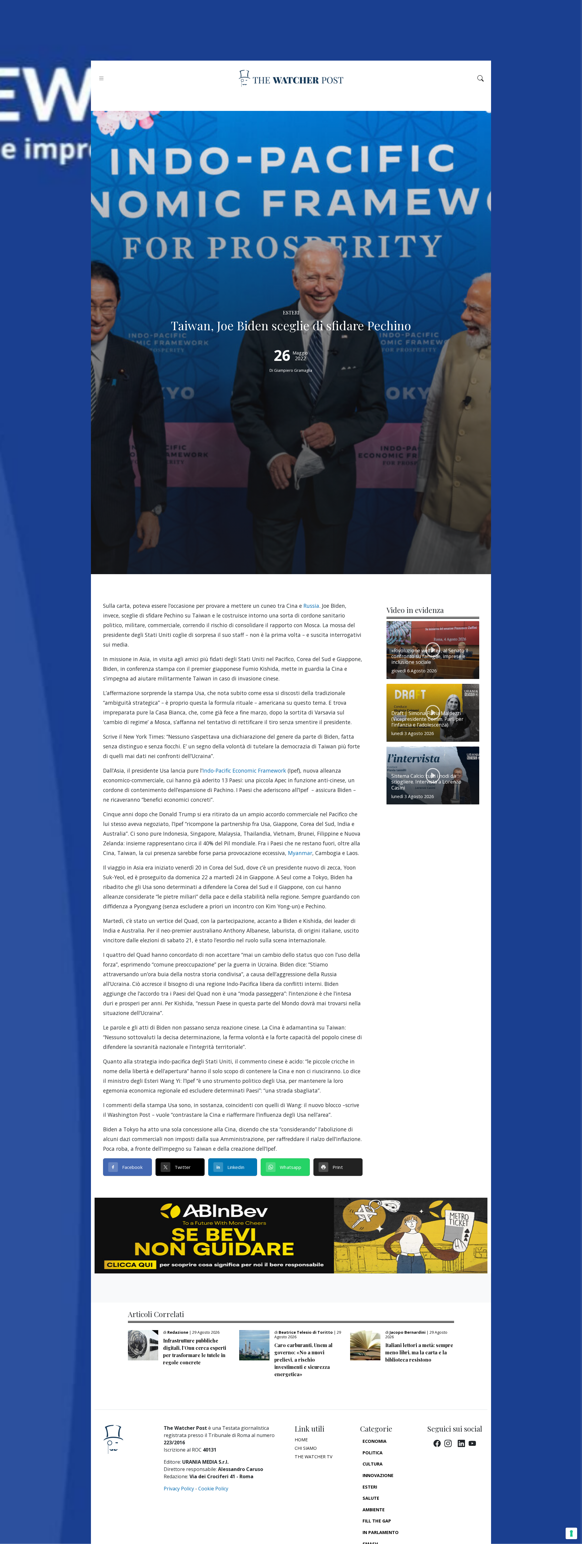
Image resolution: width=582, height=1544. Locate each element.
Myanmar (300, 853)
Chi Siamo (306, 1448)
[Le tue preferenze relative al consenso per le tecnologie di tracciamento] (571, 1533)
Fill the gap (377, 1521)
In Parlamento (381, 1532)
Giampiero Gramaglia (293, 370)
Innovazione (378, 1475)
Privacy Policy (179, 1488)
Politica (373, 1453)
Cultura (373, 1464)
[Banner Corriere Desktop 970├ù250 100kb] (291, 1235)
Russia (311, 605)
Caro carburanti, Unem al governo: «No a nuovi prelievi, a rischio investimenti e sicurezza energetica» (303, 1359)
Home (301, 1440)
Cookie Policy (213, 1488)
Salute (371, 1498)
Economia (374, 1441)
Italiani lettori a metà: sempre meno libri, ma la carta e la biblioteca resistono (419, 1352)
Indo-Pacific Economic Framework (244, 770)
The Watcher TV (314, 1456)
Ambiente (374, 1509)
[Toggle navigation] (101, 78)
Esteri (370, 1487)
